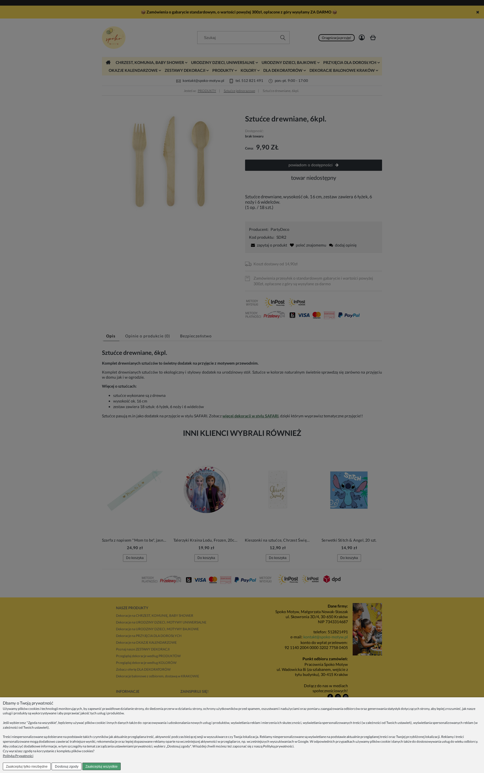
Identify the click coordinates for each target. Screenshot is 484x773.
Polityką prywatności (278, 746)
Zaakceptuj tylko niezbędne (27, 767)
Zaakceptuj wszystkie (101, 767)
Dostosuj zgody (66, 767)
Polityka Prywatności (18, 756)
